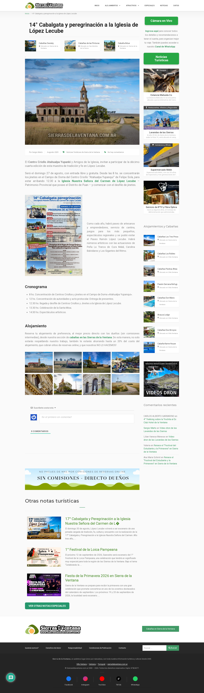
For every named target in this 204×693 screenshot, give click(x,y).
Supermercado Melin (161, 169)
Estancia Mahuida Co (161, 95)
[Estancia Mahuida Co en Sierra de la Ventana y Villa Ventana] (161, 85)
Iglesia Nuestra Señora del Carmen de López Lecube (99, 181)
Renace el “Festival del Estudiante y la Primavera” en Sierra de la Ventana (161, 448)
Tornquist (101, 664)
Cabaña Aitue (124, 43)
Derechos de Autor (53, 648)
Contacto (122, 648)
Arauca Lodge (164, 315)
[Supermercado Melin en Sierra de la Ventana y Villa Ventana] (161, 160)
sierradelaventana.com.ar (117, 664)
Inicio (97, 6)
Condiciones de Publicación (100, 648)
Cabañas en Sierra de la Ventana (160, 629)
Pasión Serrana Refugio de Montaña (173, 284)
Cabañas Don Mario (166, 298)
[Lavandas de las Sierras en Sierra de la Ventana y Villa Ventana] (161, 122)
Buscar (173, 648)
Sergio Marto (37, 152)
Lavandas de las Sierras (161, 132)
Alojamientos (111, 6)
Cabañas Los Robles (166, 254)
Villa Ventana (81, 664)
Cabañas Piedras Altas (167, 269)
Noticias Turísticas (161, 58)
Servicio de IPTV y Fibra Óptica (161, 207)
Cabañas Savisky (46, 43)
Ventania (92, 664)
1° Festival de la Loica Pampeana (91, 549)
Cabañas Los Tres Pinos (168, 237)
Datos (176, 6)
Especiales (150, 6)
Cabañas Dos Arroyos (167, 330)
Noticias (164, 6)
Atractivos (131, 6)
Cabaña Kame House (167, 344)
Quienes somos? (32, 648)
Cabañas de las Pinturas (89, 43)
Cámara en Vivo (161, 21)
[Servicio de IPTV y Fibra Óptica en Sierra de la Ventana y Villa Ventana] (161, 197)
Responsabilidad (75, 648)
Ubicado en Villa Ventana (168, 257)
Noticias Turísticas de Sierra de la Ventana (83, 152)
